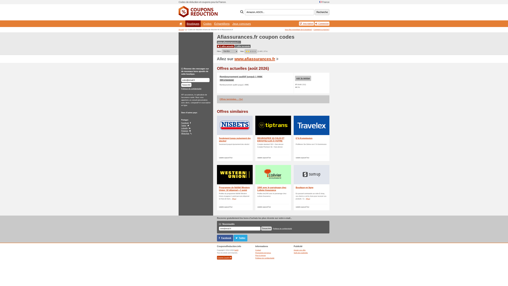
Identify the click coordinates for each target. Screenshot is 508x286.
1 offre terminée (242, 46)
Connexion (323, 23)
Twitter (183, 126)
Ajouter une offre (300, 250)
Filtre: (219, 51)
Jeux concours (241, 23)
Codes (207, 23)
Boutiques (193, 23)
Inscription (307, 23)
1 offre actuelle (226, 46)
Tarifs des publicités (301, 253)
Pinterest (184, 131)
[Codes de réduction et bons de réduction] (198, 17)
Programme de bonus (263, 253)
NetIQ (236, 250)
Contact (258, 250)
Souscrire (186, 85)
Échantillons (222, 23)
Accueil (181, 30)
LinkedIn (184, 128)
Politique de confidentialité (191, 89)
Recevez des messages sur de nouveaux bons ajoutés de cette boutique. (195, 71)
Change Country (223, 258)
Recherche (322, 12)
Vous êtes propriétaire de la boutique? (298, 30)
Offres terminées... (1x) (231, 99)
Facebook (185, 123)
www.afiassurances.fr (228, 42)
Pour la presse (260, 255)
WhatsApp (185, 134)
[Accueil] (180, 23)
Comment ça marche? (321, 30)
